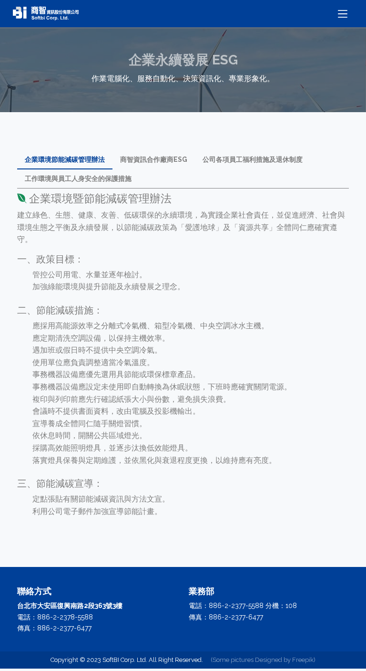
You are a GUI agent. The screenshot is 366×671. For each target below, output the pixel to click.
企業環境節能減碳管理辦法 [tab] (65, 159)
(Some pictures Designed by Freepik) (263, 659)
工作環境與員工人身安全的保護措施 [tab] (78, 178)
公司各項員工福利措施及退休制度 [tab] (253, 159)
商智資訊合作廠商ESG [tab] (153, 159)
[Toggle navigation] (342, 14)
